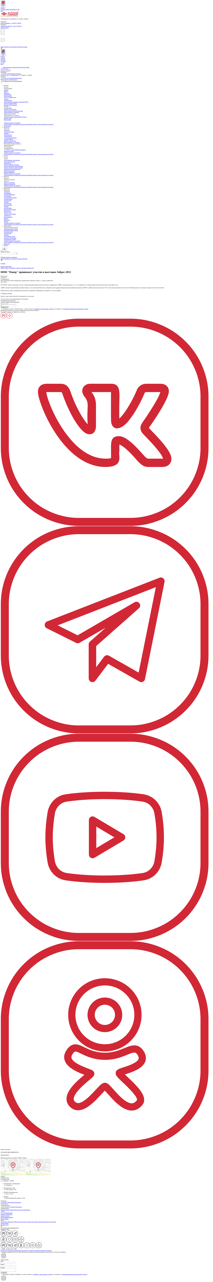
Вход (2, 11)
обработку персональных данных (44, 309)
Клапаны (11, 1210)
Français (3, 9)
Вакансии (10, 1222)
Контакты (47, 1222)
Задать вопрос (5, 27)
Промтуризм (17, 1222)
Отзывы (23, 1222)
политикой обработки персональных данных (75, 309)
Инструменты (19, 1210)
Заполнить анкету (9, 151)
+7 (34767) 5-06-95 (16, 23)
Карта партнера (39, 1222)
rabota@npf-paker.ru (20, 149)
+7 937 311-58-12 (17, 26)
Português (12, 9)
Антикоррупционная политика (43, 1250)
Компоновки (26, 1210)
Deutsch (7, 9)
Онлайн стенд (5, 70)
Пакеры (3, 1210)
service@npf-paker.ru (16, 81)
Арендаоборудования (5, 1216)
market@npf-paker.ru (6, 26)
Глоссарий (53, 1222)
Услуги (3, 1213)
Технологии (4, 1222)
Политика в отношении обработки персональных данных (17, 1250)
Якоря (7, 1210)
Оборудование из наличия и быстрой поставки (16, 67)
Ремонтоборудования (7, 1218)
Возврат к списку (7, 293)
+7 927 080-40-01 (5, 81)
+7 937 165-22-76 (5, 1207)
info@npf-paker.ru (5, 23)
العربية (17, 9)
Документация (30, 1222)
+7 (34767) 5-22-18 (9, 149)
